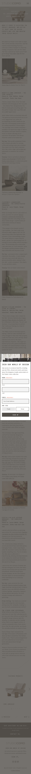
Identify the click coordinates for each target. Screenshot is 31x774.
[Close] (28, 356)
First (3, 385)
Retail (22, 409)
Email (7, 397)
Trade (8, 409)
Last (3, 393)
